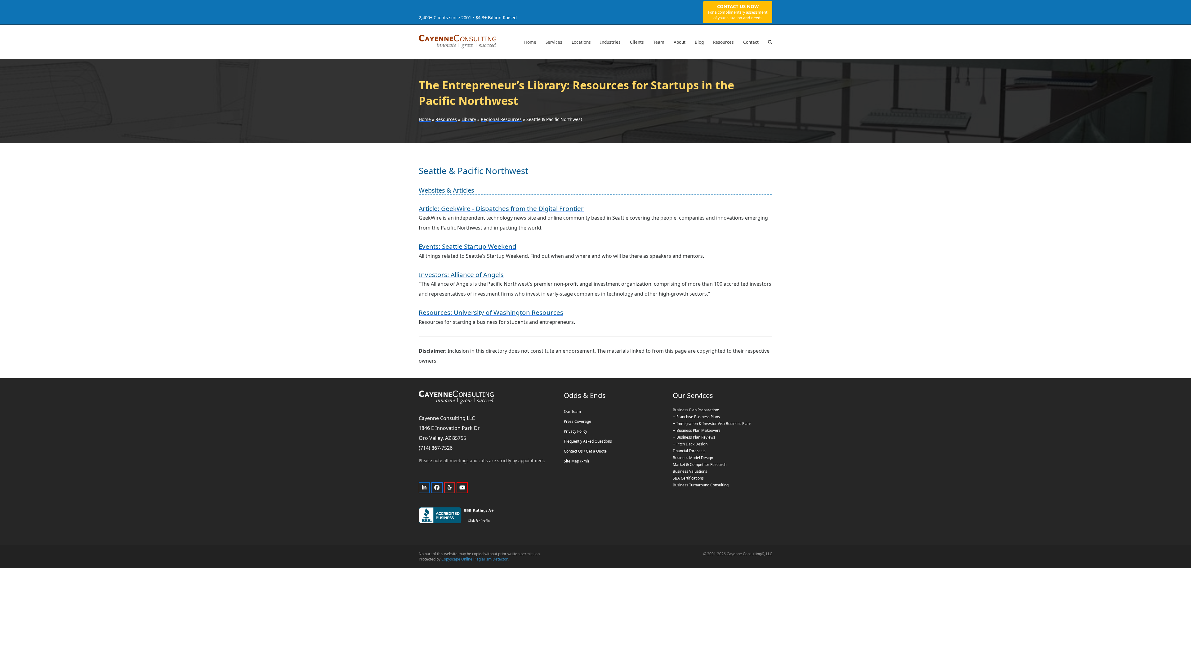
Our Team (572, 411)
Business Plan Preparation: (696, 410)
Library (469, 119)
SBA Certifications (688, 478)
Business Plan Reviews (695, 437)
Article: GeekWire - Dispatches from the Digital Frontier (501, 208)
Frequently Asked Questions (588, 441)
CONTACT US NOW (737, 11)
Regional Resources (501, 119)
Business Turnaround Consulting (701, 485)
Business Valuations (690, 471)
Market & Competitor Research (699, 464)
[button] (770, 42)
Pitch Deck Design (691, 444)
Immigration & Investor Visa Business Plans (714, 423)
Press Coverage (577, 421)
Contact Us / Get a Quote (585, 451)
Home (425, 119)
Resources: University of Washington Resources (491, 312)
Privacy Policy (575, 431)
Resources (446, 119)
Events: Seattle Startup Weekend (467, 246)
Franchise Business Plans (698, 416)
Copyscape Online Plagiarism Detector (474, 559)
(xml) (584, 461)
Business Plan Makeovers (698, 430)
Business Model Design (693, 457)
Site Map (571, 461)
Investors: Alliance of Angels (461, 274)
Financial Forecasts (689, 450)
